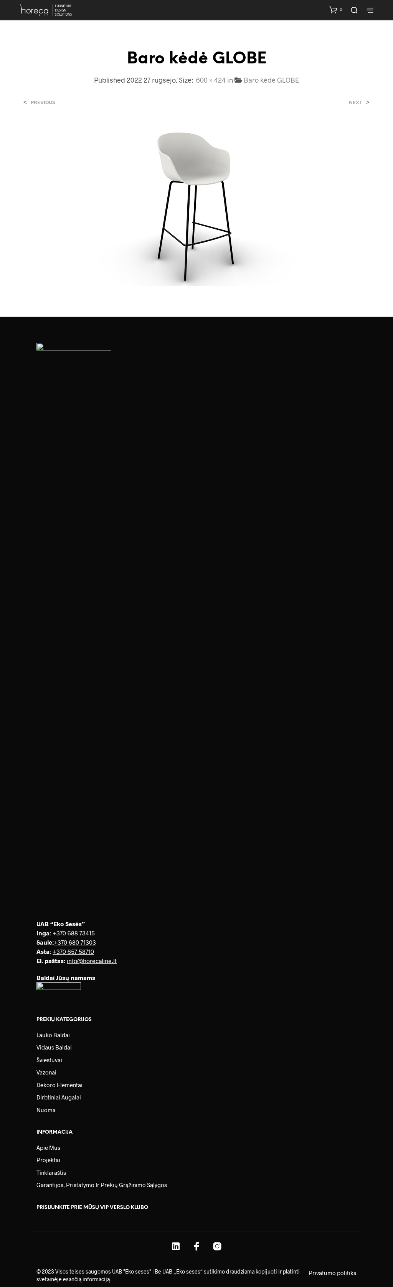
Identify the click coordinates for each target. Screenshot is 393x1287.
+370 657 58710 (73, 951)
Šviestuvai (49, 1059)
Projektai (48, 1159)
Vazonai (46, 1072)
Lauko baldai (53, 1034)
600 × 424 (211, 80)
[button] (335, 9)
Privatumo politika (333, 1272)
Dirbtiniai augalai (58, 1097)
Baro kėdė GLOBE (271, 80)
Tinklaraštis (51, 1172)
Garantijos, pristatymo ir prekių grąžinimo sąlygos (101, 1184)
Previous (43, 102)
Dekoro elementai (59, 1084)
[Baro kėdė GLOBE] (196, 203)
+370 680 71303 (75, 942)
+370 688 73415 (74, 933)
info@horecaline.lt (92, 960)
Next (355, 102)
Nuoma (46, 1109)
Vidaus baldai (54, 1047)
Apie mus (48, 1147)
